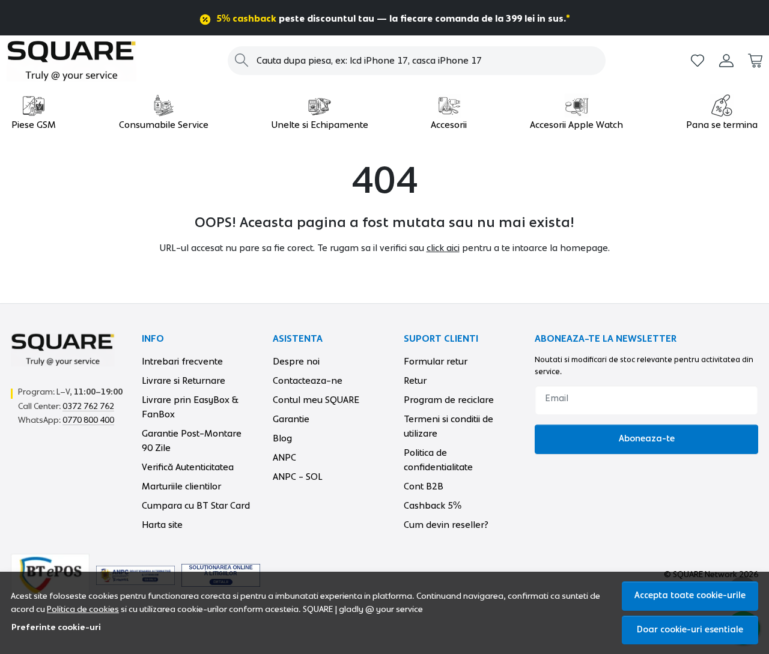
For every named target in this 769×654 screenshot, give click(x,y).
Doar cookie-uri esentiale (690, 629)
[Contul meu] (726, 60)
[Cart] (755, 60)
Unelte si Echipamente (320, 125)
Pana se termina (722, 125)
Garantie (291, 419)
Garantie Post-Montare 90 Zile (192, 441)
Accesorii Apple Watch (576, 125)
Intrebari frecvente (182, 361)
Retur (415, 381)
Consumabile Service (163, 125)
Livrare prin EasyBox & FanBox (190, 407)
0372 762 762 (88, 406)
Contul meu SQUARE (316, 400)
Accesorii (449, 125)
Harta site (162, 525)
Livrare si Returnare (183, 381)
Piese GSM (33, 125)
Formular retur (435, 361)
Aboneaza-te (647, 438)
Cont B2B (423, 486)
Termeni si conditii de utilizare (448, 426)
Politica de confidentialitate (438, 460)
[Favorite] (697, 60)
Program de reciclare (449, 400)
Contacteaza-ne (307, 381)
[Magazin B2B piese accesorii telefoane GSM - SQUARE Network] (74, 61)
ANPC (284, 457)
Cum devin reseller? (446, 525)
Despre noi (296, 361)
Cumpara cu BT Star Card (196, 505)
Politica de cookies (83, 609)
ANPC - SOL (298, 477)
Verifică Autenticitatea (188, 467)
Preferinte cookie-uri (56, 627)
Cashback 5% (432, 505)
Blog (282, 438)
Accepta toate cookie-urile (690, 595)
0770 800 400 (88, 420)
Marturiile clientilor (181, 486)
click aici (443, 248)
